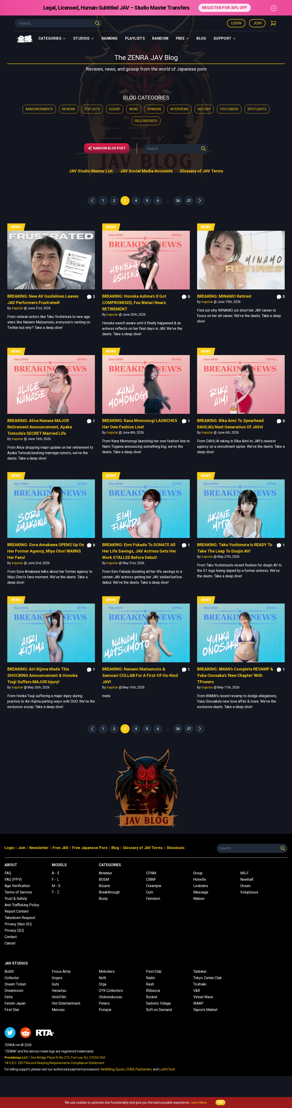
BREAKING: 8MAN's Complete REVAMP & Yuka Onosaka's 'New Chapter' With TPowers (235, 675)
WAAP (198, 1003)
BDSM (104, 879)
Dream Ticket (15, 984)
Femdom (153, 898)
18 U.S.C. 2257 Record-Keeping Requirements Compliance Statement (54, 1063)
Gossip (114, 109)
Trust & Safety (16, 898)
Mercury (58, 1010)
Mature (198, 898)
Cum (149, 892)
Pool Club (154, 971)
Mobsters (107, 971)
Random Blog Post (109, 148)
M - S (56, 886)
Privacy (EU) (14, 930)
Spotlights (257, 109)
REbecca (153, 990)
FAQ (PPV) (13, 879)
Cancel (10, 943)
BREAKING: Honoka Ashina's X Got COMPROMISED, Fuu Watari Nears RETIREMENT (134, 302)
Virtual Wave (203, 997)
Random (160, 38)
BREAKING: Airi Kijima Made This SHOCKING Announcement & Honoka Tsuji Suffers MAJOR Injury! (42, 675)
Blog (201, 38)
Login (236, 23)
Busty (103, 898)
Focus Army (61, 971)
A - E (55, 873)
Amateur (105, 873)
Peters (104, 1003)
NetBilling (107, 1069)
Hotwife (199, 879)
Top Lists (92, 109)
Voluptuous (249, 892)
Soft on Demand (159, 1010)
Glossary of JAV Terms (201, 171)
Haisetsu (59, 990)
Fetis (9, 997)
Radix (150, 978)
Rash (150, 984)
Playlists (135, 38)
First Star (12, 1010)
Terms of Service (18, 892)
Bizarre (104, 886)
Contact (11, 937)
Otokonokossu (110, 997)
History (204, 109)
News (133, 109)
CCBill (130, 1069)
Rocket (151, 997)
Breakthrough (109, 892)
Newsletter (39, 848)
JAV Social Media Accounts (146, 171)
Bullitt (9, 971)
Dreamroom (14, 990)
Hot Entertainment (66, 1003)
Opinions (154, 109)
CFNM (151, 873)
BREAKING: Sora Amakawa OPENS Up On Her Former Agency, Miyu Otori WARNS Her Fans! (45, 551)
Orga (102, 984)
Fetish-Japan (15, 1003)
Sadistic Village (158, 1003)
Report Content (17, 911)
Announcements (39, 109)
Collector (12, 978)
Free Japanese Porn (89, 848)
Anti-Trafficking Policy (22, 905)
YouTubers (229, 109)
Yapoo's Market (205, 1010)
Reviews (68, 109)
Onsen (245, 886)
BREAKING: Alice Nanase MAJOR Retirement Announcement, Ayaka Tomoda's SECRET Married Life (39, 427)
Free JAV (60, 848)
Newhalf (246, 879)
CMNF (151, 879)
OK (220, 1102)
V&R (196, 990)
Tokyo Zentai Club (207, 978)
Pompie (105, 1010)
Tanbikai (199, 971)
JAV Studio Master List (91, 171)
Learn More (198, 1102)
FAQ (8, 873)
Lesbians (200, 886)
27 (189, 200)
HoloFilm (59, 997)
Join (257, 23)
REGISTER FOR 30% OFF (224, 7)
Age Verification (17, 886)
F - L (55, 879)
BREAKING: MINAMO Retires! (224, 296)
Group (198, 873)
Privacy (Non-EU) (18, 924)
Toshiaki (199, 984)
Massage (200, 892)
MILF (244, 873)
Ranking (110, 38)
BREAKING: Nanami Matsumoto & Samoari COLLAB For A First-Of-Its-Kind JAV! (140, 675)
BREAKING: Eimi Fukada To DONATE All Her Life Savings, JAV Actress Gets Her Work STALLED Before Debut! (139, 551)
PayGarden (143, 1069)
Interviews (179, 109)
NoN (102, 978)
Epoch (120, 1069)
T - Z (55, 892)
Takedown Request (20, 918)
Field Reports (146, 121)
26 (178, 200)
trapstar (18, 308)
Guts (55, 984)
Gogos (57, 978)
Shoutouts (176, 848)
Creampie (153, 886)
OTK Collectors (111, 990)
